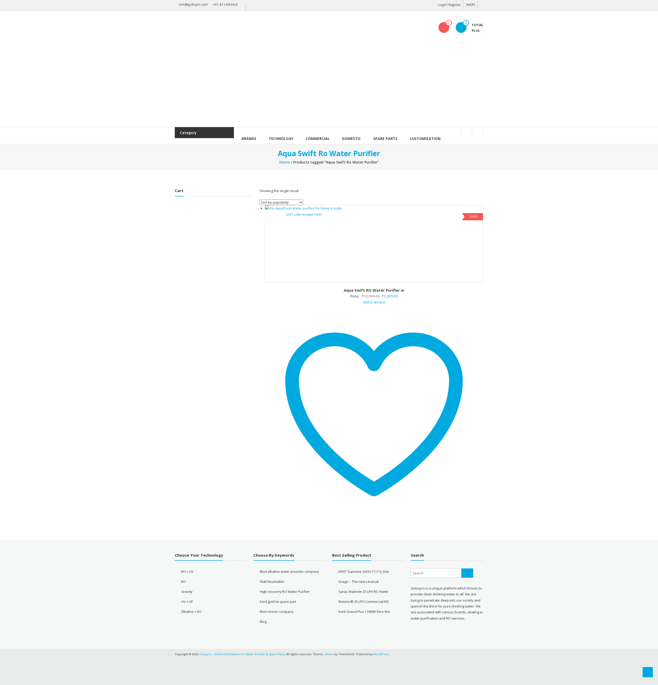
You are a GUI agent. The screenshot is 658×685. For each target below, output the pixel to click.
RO (183, 581)
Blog (263, 621)
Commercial (318, 138)
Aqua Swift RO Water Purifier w (374, 290)
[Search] (467, 573)
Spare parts (385, 138)
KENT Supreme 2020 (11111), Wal (364, 571)
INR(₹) (470, 5)
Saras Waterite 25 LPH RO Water (364, 591)
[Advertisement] (329, 88)
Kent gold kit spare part (278, 601)
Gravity (187, 591)
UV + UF (187, 601)
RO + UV (187, 571)
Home (284, 162)
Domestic (351, 138)
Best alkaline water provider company (289, 571)
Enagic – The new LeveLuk (359, 581)
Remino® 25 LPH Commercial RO (364, 601)
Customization (425, 138)
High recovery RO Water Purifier (284, 591)
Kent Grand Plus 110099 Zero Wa (364, 611)
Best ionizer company (277, 611)
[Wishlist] (443, 27)
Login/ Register (449, 5)
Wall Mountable (272, 581)
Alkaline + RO (191, 611)
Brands (249, 138)
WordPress (380, 654)
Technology (281, 138)
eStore (329, 654)
